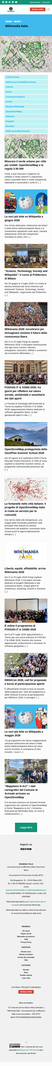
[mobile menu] (49, 9)
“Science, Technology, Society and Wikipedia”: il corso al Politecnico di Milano (26, 275)
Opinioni (10, 116)
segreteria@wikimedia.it (16, 890)
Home (8, 21)
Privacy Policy (26, 942)
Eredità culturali (26, 975)
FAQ (26, 960)
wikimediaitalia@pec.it (36, 890)
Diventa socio (26, 952)
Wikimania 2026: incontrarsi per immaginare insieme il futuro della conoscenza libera (26, 333)
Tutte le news (12, 77)
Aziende (26, 970)
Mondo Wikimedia (15, 106)
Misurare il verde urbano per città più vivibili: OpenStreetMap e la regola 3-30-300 (25, 165)
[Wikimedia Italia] (11, 9)
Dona (26, 972)
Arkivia (9, 87)
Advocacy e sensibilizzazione (21, 82)
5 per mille (26, 978)
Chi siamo (26, 931)
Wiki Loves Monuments (18, 131)
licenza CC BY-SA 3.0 (29, 1050)
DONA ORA (38, 9)
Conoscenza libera (15, 97)
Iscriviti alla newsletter (26, 957)
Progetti (10, 121)
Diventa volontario (26, 954)
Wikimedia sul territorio (26, 936)
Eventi (9, 101)
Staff (26, 939)
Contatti (46, 2)
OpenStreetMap (14, 111)
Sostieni (10, 126)
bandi (8, 92)
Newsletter (35, 2)
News (17, 21)
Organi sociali (26, 934)
